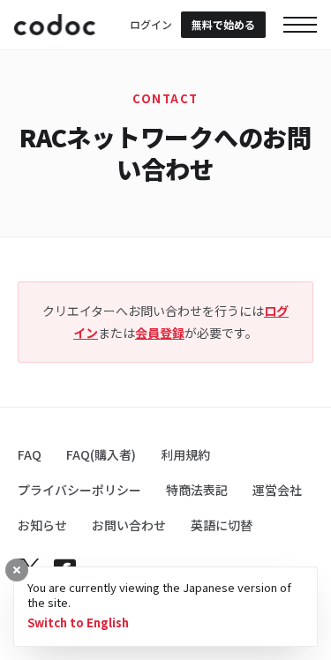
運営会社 (277, 490)
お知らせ (42, 525)
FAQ (29, 454)
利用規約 (185, 454)
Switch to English (78, 623)
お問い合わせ (129, 525)
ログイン (151, 24)
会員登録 (159, 332)
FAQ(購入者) (101, 454)
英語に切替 (221, 525)
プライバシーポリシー (79, 490)
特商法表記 (197, 490)
